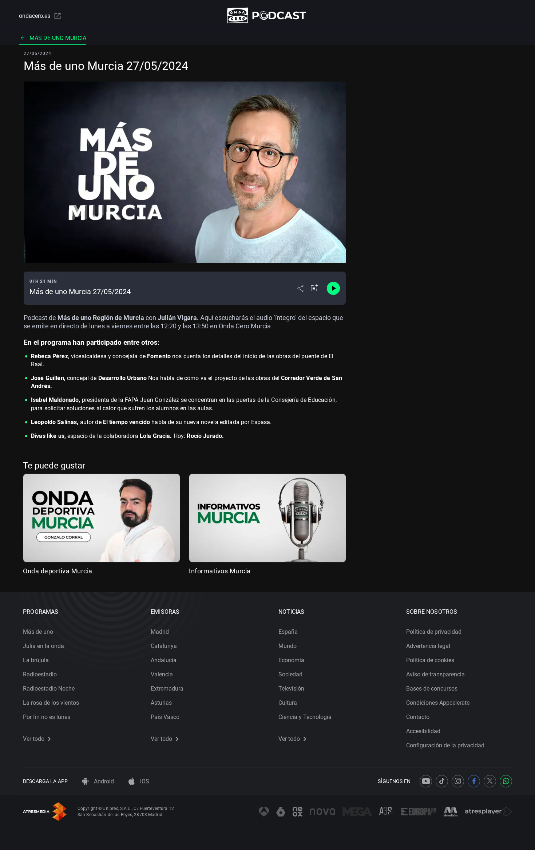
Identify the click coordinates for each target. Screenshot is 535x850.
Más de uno (38, 631)
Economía (291, 660)
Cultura (287, 702)
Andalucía (164, 660)
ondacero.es (34, 15)
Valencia (162, 674)
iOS (144, 781)
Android (103, 781)
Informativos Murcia (220, 571)
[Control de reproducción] (333, 288)
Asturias (161, 702)
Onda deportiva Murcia (57, 571)
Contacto (417, 716)
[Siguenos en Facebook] (474, 781)
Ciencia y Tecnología (305, 716)
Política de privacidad (433, 631)
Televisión (291, 688)
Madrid (160, 631)
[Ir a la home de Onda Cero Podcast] (268, 15)
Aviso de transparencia (435, 674)
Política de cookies (430, 660)
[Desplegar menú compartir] (300, 288)
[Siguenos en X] (490, 781)
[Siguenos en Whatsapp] (506, 781)
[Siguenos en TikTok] (442, 781)
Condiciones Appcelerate (437, 702)
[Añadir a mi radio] (314, 288)
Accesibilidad (423, 731)
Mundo (287, 646)
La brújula (36, 660)
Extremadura (167, 688)
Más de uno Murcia (57, 38)
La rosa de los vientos (51, 702)
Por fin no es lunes (46, 716)
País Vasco (165, 716)
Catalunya (164, 646)
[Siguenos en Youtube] (426, 781)
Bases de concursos (431, 688)
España (288, 631)
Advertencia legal (428, 646)
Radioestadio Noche (49, 688)
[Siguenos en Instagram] (458, 781)
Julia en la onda (43, 646)
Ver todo (33, 738)
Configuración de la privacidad (445, 745)
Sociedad (290, 674)
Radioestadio (40, 674)
